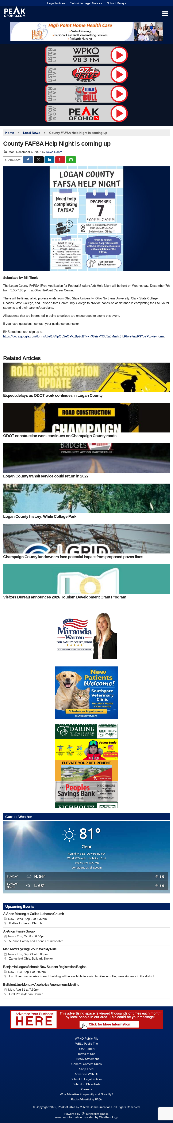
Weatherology (108, 1117)
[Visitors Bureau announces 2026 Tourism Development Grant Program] (86, 579)
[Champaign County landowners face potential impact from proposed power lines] (86, 538)
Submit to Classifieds (86, 1084)
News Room (54, 152)
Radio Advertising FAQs (86, 1099)
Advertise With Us (86, 1074)
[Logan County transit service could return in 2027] (86, 458)
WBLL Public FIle (86, 1043)
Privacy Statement (86, 1058)
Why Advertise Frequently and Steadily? (86, 1094)
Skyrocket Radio (96, 1113)
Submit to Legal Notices (86, 3)
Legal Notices (56, 3)
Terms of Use (86, 1053)
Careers (86, 1089)
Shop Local (86, 1069)
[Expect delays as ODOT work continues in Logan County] (86, 377)
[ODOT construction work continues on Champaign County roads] (86, 417)
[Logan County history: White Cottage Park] (86, 498)
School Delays (116, 3)
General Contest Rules (86, 1064)
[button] (165, 14)
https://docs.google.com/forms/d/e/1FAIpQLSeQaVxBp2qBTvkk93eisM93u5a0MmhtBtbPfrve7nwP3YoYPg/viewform (83, 336)
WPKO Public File (86, 1038)
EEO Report (86, 1048)
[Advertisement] (86, 31)
